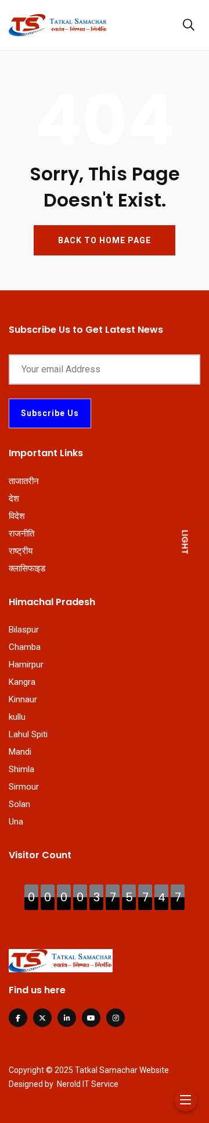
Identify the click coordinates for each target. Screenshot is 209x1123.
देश (14, 498)
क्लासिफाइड (27, 568)
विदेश (17, 516)
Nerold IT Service (87, 1084)
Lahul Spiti (28, 734)
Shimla (21, 769)
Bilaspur (24, 629)
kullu (17, 717)
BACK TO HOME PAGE (104, 240)
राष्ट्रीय (21, 551)
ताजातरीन (24, 481)
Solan (19, 804)
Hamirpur (26, 664)
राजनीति (21, 533)
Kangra (22, 682)
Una (16, 821)
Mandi (20, 752)
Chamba (25, 647)
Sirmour (24, 786)
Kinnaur (23, 699)
